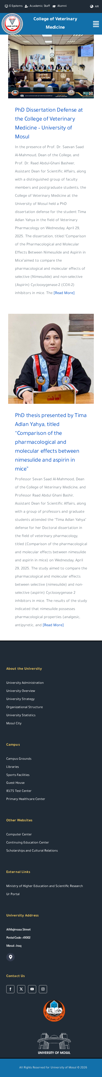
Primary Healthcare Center (25, 799)
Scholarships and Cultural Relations (32, 851)
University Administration (25, 683)
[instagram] (43, 989)
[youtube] (32, 989)
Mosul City (13, 724)
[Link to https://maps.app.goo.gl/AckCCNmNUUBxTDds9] (10, 957)
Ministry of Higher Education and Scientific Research (44, 886)
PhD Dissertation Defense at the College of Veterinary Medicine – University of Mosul (43, 67)
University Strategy (20, 699)
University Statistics (20, 716)
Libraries (12, 767)
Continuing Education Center (27, 843)
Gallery (59, 67)
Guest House (15, 783)
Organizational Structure (24, 707)
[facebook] (10, 989)
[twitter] (21, 989)
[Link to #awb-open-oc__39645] (96, 24)
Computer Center (19, 835)
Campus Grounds (18, 759)
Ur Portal (13, 894)
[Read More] (64, 293)
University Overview (20, 691)
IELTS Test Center (19, 791)
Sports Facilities (17, 775)
